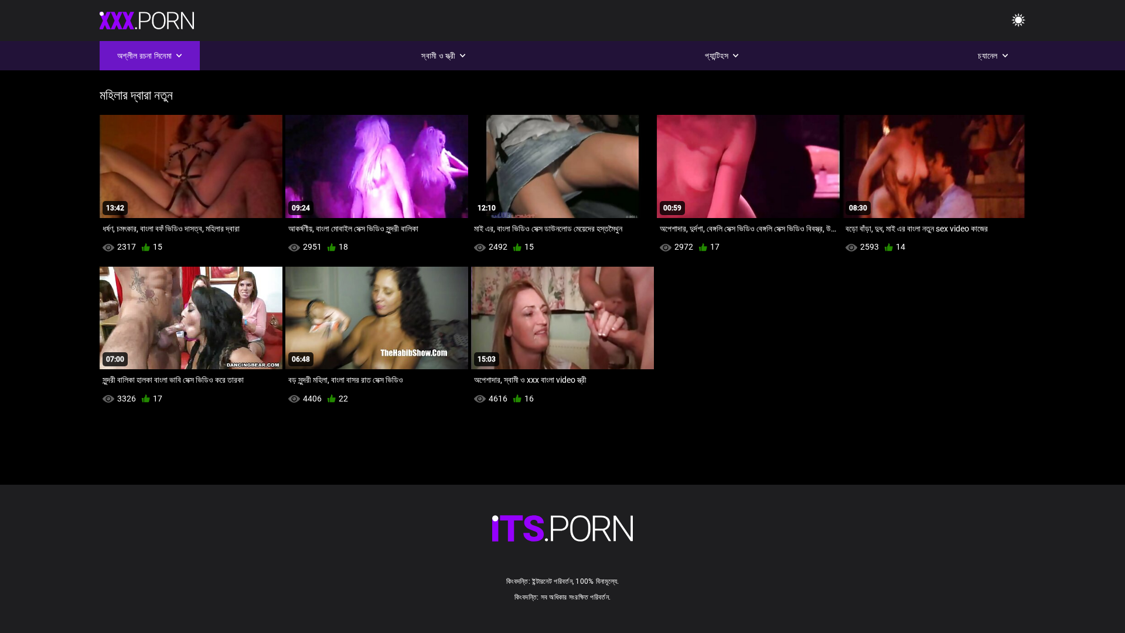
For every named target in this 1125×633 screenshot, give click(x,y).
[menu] (1018, 20)
